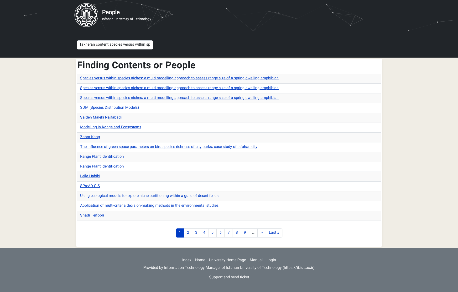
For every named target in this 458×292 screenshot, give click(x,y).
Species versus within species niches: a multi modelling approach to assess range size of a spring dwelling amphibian (179, 78)
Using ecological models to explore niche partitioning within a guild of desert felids (149, 196)
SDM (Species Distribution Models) (109, 108)
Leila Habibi (90, 176)
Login (271, 260)
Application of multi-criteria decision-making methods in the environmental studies (149, 206)
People (111, 12)
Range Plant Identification (102, 157)
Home (200, 260)
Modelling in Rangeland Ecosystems (110, 127)
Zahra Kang (90, 137)
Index (186, 260)
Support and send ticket (229, 278)
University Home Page (227, 260)
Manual (256, 260)
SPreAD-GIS (90, 186)
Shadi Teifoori (92, 216)
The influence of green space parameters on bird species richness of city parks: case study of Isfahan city (168, 147)
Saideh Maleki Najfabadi (101, 118)
